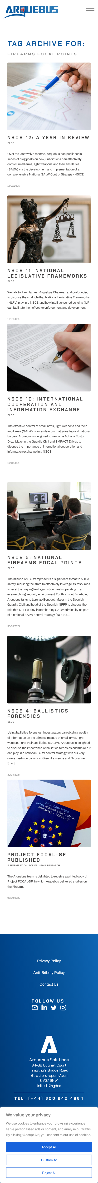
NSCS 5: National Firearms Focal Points (45, 560)
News (42, 865)
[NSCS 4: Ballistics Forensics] (49, 669)
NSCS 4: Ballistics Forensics (38, 713)
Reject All (49, 1172)
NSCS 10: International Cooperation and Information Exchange (45, 404)
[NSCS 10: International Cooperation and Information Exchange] (49, 357)
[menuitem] (76, 11)
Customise (49, 1159)
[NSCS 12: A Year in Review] (49, 96)
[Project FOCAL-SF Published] (49, 813)
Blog (10, 143)
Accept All (49, 1147)
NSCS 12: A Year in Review (48, 138)
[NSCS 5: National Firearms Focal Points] (49, 516)
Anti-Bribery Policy (49, 973)
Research (53, 865)
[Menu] (87, 11)
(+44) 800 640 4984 (56, 1098)
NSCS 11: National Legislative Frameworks (47, 273)
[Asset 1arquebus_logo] (31, 9)
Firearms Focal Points (22, 865)
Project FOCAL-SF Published (37, 857)
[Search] (76, 11)
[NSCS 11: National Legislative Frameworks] (49, 229)
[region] (49, 1145)
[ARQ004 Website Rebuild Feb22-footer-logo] (49, 1044)
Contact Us (49, 984)
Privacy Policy (49, 961)
